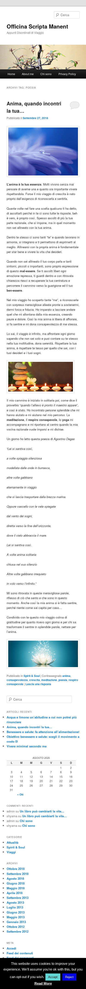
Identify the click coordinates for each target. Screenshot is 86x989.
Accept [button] (53, 977)
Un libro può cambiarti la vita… (42, 811)
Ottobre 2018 (16, 868)
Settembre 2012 (17, 931)
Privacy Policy (67, 74)
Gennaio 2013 (16, 922)
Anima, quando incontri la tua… (29, 727)
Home (11, 74)
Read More (43, 983)
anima (66, 676)
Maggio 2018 (16, 888)
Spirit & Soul (32, 676)
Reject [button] (69, 977)
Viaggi (11, 852)
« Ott (20, 794)
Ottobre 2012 (16, 926)
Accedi (11, 948)
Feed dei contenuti (20, 953)
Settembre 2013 (17, 897)
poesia (62, 680)
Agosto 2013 (15, 902)
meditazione (49, 680)
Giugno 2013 (16, 912)
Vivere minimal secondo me (27, 746)
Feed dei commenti (20, 958)
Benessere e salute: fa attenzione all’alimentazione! (43, 732)
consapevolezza (17, 680)
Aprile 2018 (14, 893)
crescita (34, 680)
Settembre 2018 (17, 874)
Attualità (12, 842)
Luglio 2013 (15, 907)
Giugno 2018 (16, 883)
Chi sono (46, 74)
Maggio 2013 (16, 917)
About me (28, 74)
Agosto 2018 (15, 878)
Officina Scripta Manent (37, 26)
